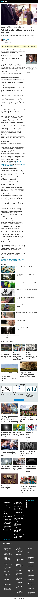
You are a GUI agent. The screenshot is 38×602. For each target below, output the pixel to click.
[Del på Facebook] (1, 337)
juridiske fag (11, 335)
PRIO (28, 547)
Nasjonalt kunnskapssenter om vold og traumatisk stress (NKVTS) (20, 557)
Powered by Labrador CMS (19, 598)
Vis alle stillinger (19, 400)
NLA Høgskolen (18, 545)
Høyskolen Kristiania (7, 574)
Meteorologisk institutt (7, 584)
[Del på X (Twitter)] (3, 337)
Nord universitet (18, 570)
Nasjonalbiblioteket (19, 554)
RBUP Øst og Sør (30, 548)
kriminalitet (4, 335)
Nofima (17, 569)
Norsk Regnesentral (19, 583)
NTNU (17, 553)
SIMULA (29, 552)
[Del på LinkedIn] (5, 337)
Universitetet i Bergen (31, 576)
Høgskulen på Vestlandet (8, 572)
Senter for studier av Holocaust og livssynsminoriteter (31, 558)
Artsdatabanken (6, 550)
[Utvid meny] (37, 1)
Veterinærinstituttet (31, 588)
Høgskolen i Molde (7, 568)
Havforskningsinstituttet (8, 567)
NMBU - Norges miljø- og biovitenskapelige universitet (20, 548)
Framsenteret (6, 563)
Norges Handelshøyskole (20, 575)
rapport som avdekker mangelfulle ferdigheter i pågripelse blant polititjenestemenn (12, 163)
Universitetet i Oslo (31, 579)
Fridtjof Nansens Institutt (8, 564)
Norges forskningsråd (19, 577)
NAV (4, 585)
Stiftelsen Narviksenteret (31, 563)
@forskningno (31, 500)
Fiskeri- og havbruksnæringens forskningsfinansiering (7, 558)
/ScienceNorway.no (31, 506)
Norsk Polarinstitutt (19, 582)
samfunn (17, 335)
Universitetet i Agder (31, 575)
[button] (1, 387)
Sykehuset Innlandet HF (31, 566)
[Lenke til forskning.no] (18, 1)
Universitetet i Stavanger (31, 580)
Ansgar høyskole (6, 545)
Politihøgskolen (30, 545)
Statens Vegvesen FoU (31, 562)
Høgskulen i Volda (6, 571)
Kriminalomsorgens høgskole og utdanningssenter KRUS (7, 581)
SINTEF (29, 553)
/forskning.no (30, 502)
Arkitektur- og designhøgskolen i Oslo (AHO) (7, 548)
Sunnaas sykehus (30, 565)
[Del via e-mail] (7, 337)
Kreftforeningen (6, 579)
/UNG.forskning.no (31, 504)
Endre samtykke (7, 539)
